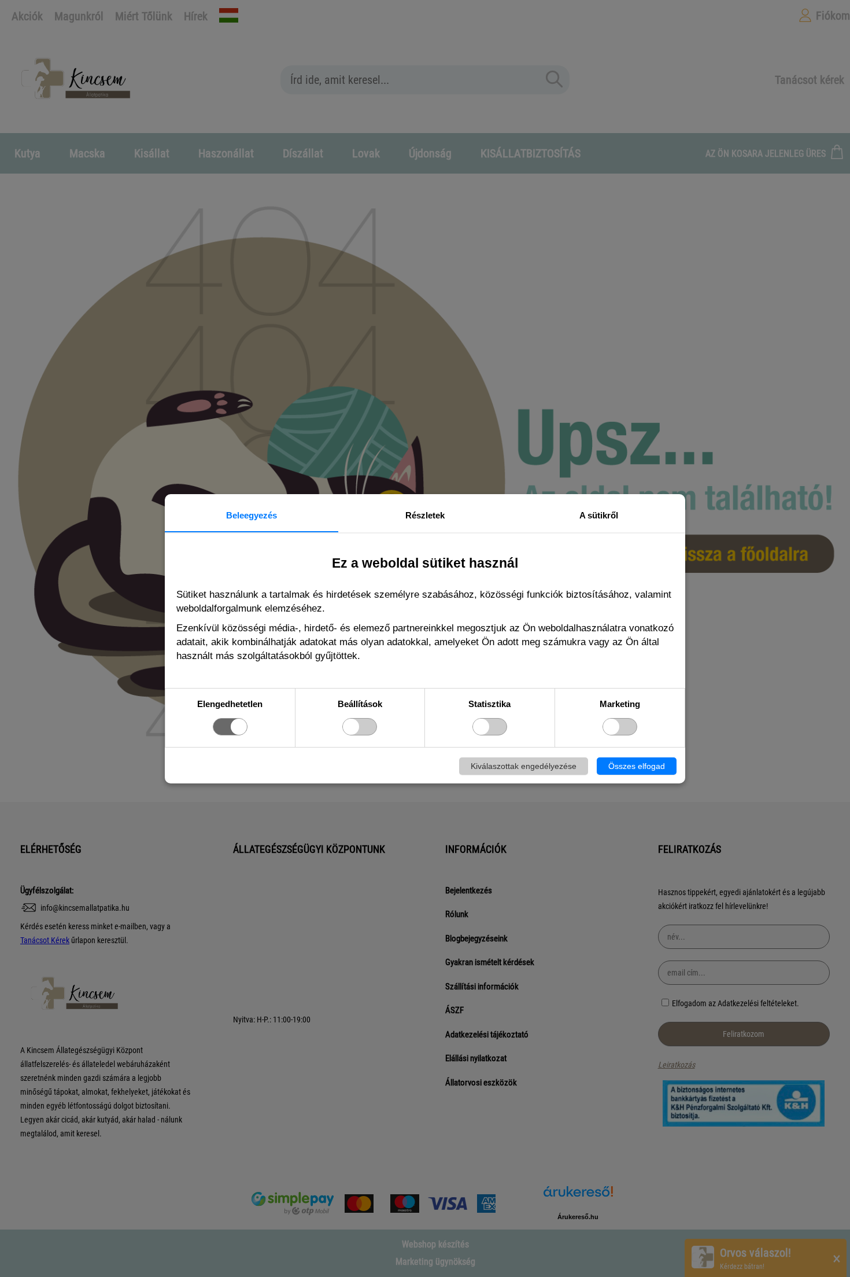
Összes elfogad (636, 766)
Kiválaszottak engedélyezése (523, 766)
